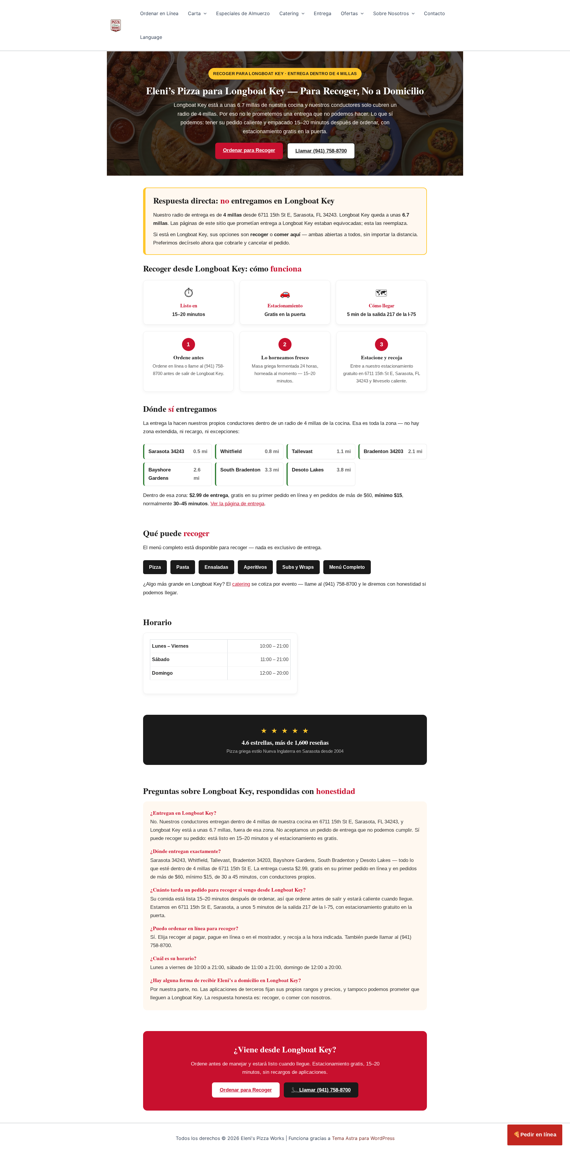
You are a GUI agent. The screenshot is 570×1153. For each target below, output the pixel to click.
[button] (204, 13)
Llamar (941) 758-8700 (321, 151)
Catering (289, 13)
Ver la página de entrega (237, 503)
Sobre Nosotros (391, 13)
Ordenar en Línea (159, 13)
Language (151, 37)
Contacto (434, 13)
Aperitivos (255, 567)
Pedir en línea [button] (534, 1134)
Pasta (182, 567)
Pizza (155, 567)
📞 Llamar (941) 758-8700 (321, 1090)
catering (241, 584)
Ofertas (349, 13)
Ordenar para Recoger (249, 150)
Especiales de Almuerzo (243, 13)
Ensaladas (216, 567)
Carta (194, 13)
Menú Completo (347, 567)
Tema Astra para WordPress (363, 1138)
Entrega (322, 13)
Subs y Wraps (298, 567)
